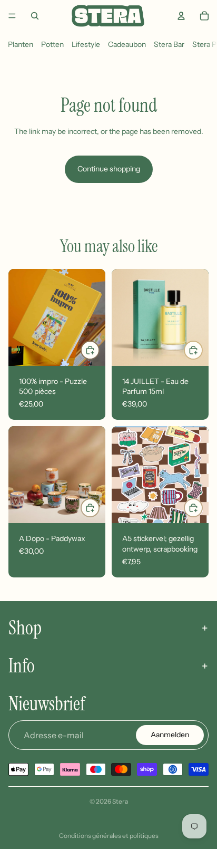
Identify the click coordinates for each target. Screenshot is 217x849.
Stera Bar (169, 44)
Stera (120, 801)
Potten (52, 44)
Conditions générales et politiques (109, 836)
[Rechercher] (34, 15)
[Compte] (181, 15)
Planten (20, 44)
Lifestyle (86, 44)
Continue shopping (108, 168)
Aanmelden (170, 734)
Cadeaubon (127, 44)
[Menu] (12, 16)
